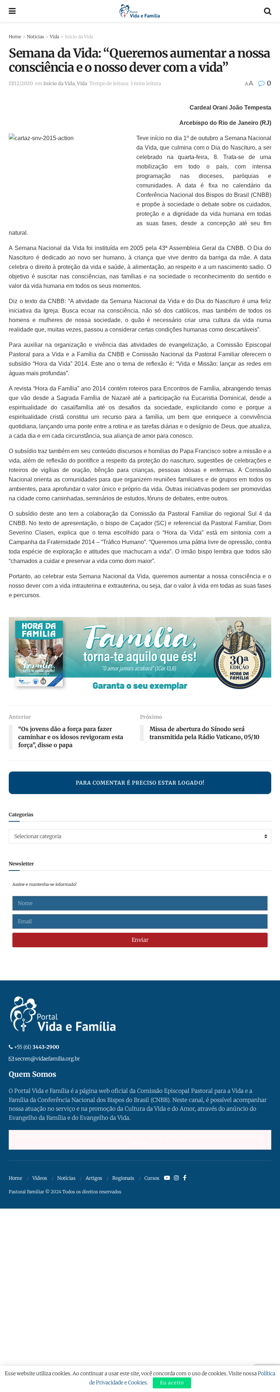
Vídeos (39, 1178)
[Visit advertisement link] (140, 656)
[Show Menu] (12, 11)
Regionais (123, 1178)
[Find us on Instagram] (176, 1178)
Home (15, 36)
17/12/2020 (21, 83)
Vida (54, 36)
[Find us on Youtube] (167, 1178)
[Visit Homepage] (140, 11)
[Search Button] (267, 11)
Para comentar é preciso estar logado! (140, 783)
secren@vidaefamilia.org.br (47, 1058)
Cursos (151, 1178)
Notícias (66, 1178)
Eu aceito (172, 1383)
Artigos (94, 1178)
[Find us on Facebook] (184, 1178)
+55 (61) (36, 1047)
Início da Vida (79, 36)
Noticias (35, 36)
